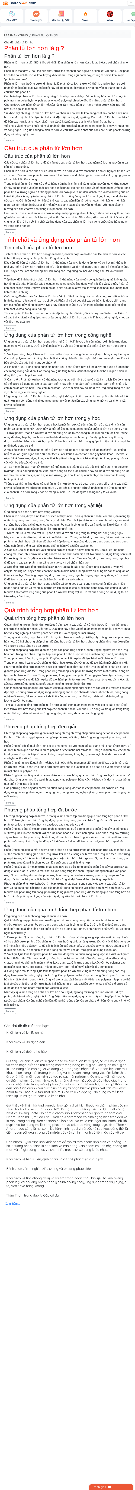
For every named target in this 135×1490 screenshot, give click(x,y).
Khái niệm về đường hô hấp (26, 1052)
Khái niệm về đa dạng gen (25, 1042)
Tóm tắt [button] (10, 140)
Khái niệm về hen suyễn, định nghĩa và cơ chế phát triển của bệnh (54, 1159)
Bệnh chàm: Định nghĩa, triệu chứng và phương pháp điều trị (50, 1169)
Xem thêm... (12, 1203)
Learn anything (16, 35)
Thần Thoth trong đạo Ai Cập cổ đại (32, 1195)
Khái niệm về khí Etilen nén (25, 1033)
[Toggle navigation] (131, 3)
